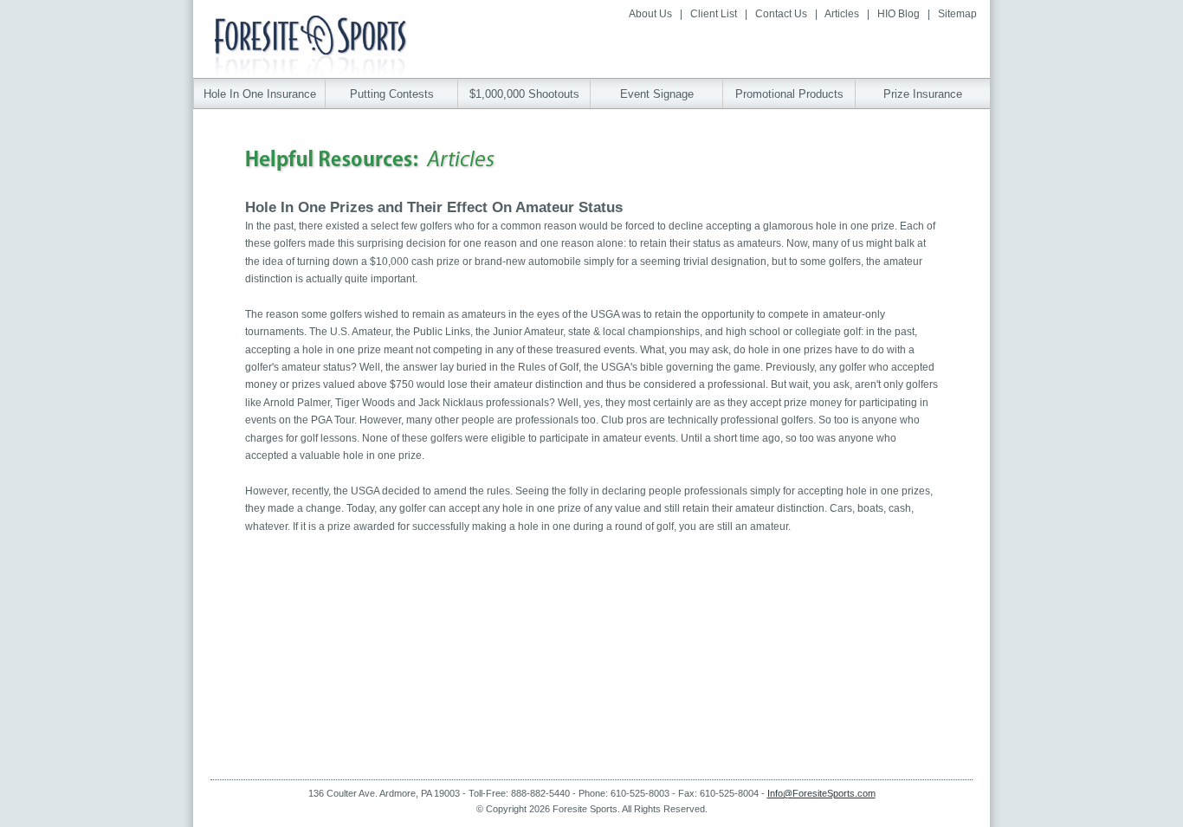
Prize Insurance (922, 93)
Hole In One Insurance (260, 93)
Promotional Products (789, 93)
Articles (841, 14)
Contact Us (781, 14)
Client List (713, 14)
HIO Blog (898, 14)
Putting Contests (392, 93)
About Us (650, 14)
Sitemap (957, 14)
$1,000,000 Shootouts (524, 93)
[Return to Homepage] (310, 70)
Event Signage (657, 93)
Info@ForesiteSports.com (821, 793)
